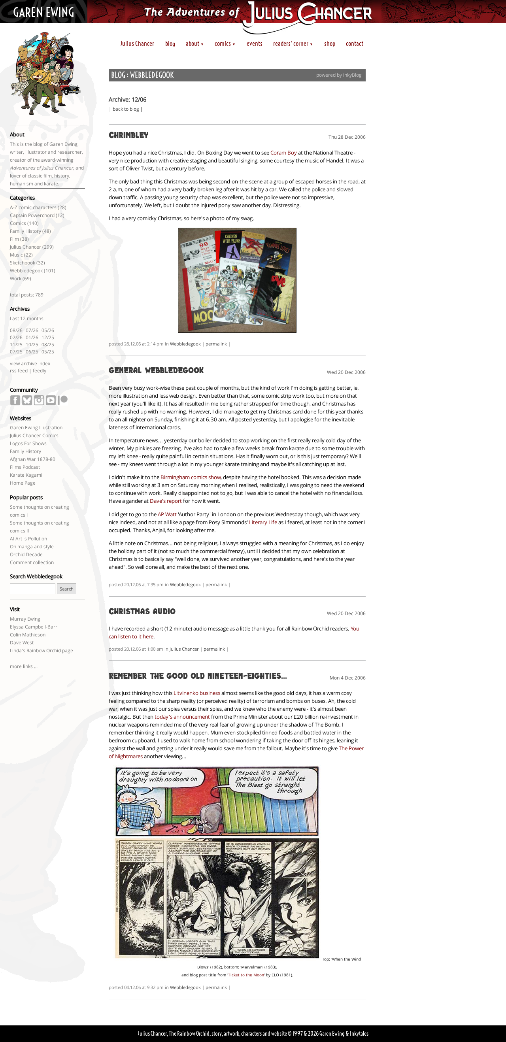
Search (67, 589)
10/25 (32, 344)
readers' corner (293, 43)
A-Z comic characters (33, 207)
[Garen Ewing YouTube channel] (50, 403)
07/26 (32, 330)
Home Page (23, 482)
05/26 (48, 330)
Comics (18, 223)
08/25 (48, 344)
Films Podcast (25, 467)
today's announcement (182, 716)
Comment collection (32, 562)
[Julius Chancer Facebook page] (15, 403)
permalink (216, 344)
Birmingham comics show (190, 477)
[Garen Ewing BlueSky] (27, 403)
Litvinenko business (197, 693)
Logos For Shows (28, 443)
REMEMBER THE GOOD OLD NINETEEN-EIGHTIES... (198, 677)
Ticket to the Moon (246, 975)
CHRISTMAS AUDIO (142, 612)
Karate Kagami (26, 475)
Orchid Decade (26, 554)
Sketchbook (22, 262)
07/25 (16, 351)
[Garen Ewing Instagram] (39, 403)
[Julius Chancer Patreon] (62, 403)
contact (354, 43)
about (195, 43)
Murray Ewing (25, 618)
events (254, 43)
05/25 (48, 351)
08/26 (16, 330)
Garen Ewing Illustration (36, 427)
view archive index (30, 363)
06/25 (32, 351)
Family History (25, 231)
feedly (39, 370)
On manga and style (32, 546)
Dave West (22, 642)
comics (225, 43)
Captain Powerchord (32, 215)
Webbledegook (26, 270)
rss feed (19, 370)
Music (16, 254)
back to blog (126, 109)
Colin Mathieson (27, 634)
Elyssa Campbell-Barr (33, 626)
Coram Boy (283, 152)
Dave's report (166, 500)
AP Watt (167, 514)
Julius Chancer (137, 43)
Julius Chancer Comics (34, 435)
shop (329, 43)
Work (15, 278)
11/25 (16, 344)
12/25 (48, 337)
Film (14, 239)
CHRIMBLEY (129, 136)
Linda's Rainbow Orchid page (41, 650)
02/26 (16, 337)
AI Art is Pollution (28, 538)
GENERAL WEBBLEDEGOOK (156, 371)
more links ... (24, 666)
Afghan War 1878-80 (32, 459)
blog (170, 43)
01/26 (32, 337)
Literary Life (263, 522)
